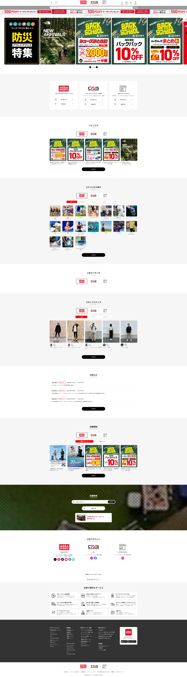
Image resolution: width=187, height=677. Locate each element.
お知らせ (52, 646)
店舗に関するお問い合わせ (105, 638)
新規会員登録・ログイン (55, 630)
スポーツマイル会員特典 (86, 630)
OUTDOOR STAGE (71, 650)
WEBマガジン (53, 642)
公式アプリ (83, 643)
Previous (90, 67)
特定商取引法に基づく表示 (103, 671)
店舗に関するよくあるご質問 (105, 636)
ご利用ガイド (102, 630)
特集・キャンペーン (54, 640)
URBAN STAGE (70, 648)
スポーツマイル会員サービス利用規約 (77, 671)
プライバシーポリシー (91, 671)
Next (97, 67)
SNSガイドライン (120, 671)
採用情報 (101, 648)
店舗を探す (63, 104)
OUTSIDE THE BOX (54, 638)
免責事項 (113, 671)
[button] (50, 15)
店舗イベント (70, 638)
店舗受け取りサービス (86, 639)
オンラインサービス (85, 634)
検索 (135, 7)
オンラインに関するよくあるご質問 (107, 632)
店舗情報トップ (70, 630)
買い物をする (64, 99)
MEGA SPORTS (53, 634)
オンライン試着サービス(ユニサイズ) (86, 636)
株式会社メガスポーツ (104, 646)
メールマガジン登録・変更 (87, 632)
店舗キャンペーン (71, 636)
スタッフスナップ (54, 644)
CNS (51, 636)
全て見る (93, 169)
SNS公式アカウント (85, 645)
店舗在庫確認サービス (86, 641)
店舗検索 (69, 632)
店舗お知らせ (70, 634)
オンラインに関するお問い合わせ (106, 634)
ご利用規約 (65, 671)
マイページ (52, 632)
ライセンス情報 (102, 650)
